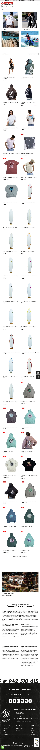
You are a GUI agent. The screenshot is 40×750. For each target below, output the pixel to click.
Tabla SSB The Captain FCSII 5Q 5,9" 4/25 (30, 352)
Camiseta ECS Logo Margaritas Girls (28, 177)
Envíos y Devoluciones (20, 728)
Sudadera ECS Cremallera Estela (28, 451)
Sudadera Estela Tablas (8, 451)
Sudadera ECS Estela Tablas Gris (29, 501)
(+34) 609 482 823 (20, 713)
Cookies (18, 746)
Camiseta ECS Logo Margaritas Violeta (11, 153)
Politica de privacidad (13, 746)
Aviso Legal (18, 730)
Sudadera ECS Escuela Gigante (27, 77)
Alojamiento (33, 734)
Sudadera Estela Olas (25, 550)
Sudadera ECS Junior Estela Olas (28, 401)
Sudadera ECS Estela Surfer (9, 550)
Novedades (5, 728)
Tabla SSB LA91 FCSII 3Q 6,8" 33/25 (10, 251)
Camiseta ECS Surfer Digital (28, 128)
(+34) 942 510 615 (19, 712)
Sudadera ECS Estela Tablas (27, 526)
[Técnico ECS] (10, 39)
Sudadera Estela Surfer (27, 427)
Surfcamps (33, 730)
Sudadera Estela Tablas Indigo (9, 526)
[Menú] (38, 738)
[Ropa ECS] (10, 20)
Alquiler (32, 732)
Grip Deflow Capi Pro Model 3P (27, 153)
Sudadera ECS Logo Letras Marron (10, 102)
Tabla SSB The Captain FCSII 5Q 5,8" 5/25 (11, 352)
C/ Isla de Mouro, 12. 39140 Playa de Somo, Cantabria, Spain (26, 719)
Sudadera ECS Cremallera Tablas (10, 427)
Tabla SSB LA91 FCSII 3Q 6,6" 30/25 (28, 227)
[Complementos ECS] (29, 20)
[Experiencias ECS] (29, 39)
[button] (2, 747)
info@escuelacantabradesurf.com (25, 716)
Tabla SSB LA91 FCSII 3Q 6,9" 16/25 (27, 251)
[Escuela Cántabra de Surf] (7, 3)
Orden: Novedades (32, 54)
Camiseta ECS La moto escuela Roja (10, 177)
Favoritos (5, 732)
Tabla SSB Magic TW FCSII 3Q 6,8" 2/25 (10, 301)
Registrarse (5, 734)
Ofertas (4, 730)
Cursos (32, 728)
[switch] (37, 745)
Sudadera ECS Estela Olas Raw (9, 475)
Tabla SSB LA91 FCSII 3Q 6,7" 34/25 (10, 227)
